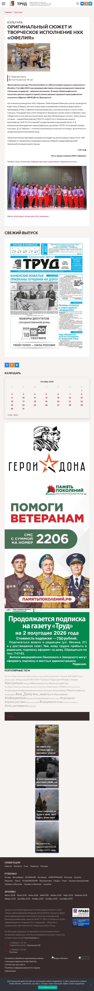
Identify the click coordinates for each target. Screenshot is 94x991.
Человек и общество (32, 884)
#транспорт (68, 702)
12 (46, 398)
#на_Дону (23, 694)
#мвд (83, 691)
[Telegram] (90, 3)
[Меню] (3, 4)
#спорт (58, 701)
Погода (10, 716)
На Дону (77, 877)
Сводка (56, 881)
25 (35, 405)
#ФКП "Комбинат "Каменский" (47, 680)
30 (12, 409)
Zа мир (8, 877)
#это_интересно (42, 216)
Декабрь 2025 (24, 899)
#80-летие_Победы (11, 676)
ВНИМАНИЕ (30, 877)
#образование (59, 694)
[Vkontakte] (82, 3)
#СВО (31, 679)
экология (47, 884)
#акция (26, 683)
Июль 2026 (22, 895)
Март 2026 (68, 895)
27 (58, 405)
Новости (8, 866)
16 (12, 401)
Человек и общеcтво (13, 884)
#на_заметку (42, 694)
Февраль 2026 (81, 895)
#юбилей (32, 706)
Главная (8, 12)
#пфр (37, 702)
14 (70, 398)
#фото (75, 702)
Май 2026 (44, 895)
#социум (46, 701)
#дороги (56, 687)
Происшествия (45, 881)
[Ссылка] (12, 4)
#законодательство (73, 687)
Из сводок (42, 877)
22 (82, 401)
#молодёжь (10, 694)
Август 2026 (10, 895)
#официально (16, 698)
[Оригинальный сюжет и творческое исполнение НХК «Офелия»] (28, 45)
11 (35, 398)
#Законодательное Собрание (56, 676)
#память (30, 698)
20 (58, 401)
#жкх (63, 686)
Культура (18, 12)
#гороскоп (42, 687)
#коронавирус (60, 690)
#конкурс (48, 690)
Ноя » (15, 415)
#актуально (19, 216)
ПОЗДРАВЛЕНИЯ (29, 881)
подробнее (57, 981)
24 (23, 405)
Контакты (18, 866)
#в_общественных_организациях (17, 687)
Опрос (17, 881)
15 (82, 398)
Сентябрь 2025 (66, 899)
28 (70, 405)
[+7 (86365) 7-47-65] (7, 943)
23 (12, 405)
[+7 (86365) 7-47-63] (7, 950)
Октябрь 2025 (51, 899)
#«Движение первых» (24, 676)
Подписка (34, 866)
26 (46, 405)
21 (70, 401)
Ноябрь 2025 (37, 899)
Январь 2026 (10, 899)
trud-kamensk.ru (31, 938)
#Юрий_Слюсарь (69, 679)
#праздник (67, 698)
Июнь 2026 (33, 895)
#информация (25, 690)
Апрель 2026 (56, 895)
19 (46, 401)
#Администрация (38, 676)
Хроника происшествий (79, 881)
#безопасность (39, 683)
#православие (54, 698)
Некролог (9, 881)
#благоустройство (58, 683)
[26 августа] (47, 297)
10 (23, 398)
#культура (29, 216)
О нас (26, 866)
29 (82, 405)
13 (58, 398)
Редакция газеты (18, 77)
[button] (77, 3)
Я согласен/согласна (47, 987)
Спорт (64, 881)
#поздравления (41, 698)
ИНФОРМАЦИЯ (55, 877)
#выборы (33, 687)
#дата (50, 686)
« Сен (10, 415)
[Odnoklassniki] (86, 3)
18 (35, 401)
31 (23, 409)
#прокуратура (30, 702)
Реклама (44, 866)
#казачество (37, 690)
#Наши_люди (21, 680)
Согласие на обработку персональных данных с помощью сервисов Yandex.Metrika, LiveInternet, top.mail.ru (24, 961)
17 (23, 401)
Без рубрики (18, 877)
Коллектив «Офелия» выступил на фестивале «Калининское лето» (49, 161)
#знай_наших (11, 690)
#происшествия (15, 701)
